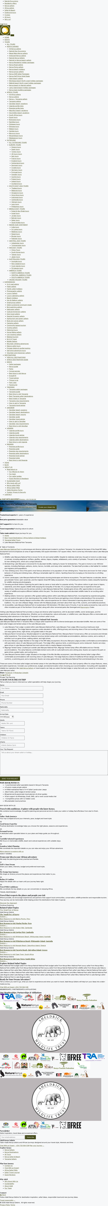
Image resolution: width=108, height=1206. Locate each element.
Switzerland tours (17, 163)
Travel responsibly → (7, 1200)
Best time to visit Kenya (17, 373)
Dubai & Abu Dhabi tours (20, 211)
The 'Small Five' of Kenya (9, 914)
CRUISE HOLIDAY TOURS (18, 280)
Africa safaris (9, 8)
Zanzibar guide (14, 417)
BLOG (7, 465)
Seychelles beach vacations (19, 113)
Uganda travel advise (16, 435)
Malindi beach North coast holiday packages (25, 83)
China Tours (15, 250)
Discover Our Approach (8, 903)
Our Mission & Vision (16, 472)
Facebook (8, 673)
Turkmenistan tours (18, 245)
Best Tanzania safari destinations (21, 396)
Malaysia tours (16, 190)
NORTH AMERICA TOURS (20, 273)
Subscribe (30, 1137)
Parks (11, 369)
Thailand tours (16, 188)
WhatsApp (18, 673)
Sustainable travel (13, 481)
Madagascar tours (15, 138)
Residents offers (11, 3)
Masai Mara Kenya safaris (18, 53)
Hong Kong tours (17, 195)
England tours (16, 161)
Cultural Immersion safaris (16, 312)
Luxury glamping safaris (15, 296)
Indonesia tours (17, 197)
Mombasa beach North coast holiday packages (26, 81)
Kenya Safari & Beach (12, 1157)
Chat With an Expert (14, 987)
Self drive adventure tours (16, 350)
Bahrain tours (16, 218)
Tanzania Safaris (11, 1159)
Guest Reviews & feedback (19, 478)
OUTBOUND (11, 140)
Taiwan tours (16, 254)
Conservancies (14, 371)
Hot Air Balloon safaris (15, 300)
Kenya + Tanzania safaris (18, 99)
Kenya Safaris (10, 1150)
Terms (12, 1205)
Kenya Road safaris (16, 65)
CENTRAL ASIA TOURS (17, 241)
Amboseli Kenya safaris (17, 56)
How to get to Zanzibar (17, 421)
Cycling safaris (12, 328)
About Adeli (9, 1186)
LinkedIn (25, 673)
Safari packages (15, 364)
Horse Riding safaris (14, 332)
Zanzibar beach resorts (17, 414)
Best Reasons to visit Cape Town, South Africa (17, 959)
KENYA (7, 40)
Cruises (7, 15)
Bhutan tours (16, 236)
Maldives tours (16, 232)
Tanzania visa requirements (19, 401)
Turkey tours (16, 152)
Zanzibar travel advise (17, 419)
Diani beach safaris (16, 78)
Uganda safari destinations (18, 440)
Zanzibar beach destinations (19, 412)
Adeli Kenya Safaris (26, 668)
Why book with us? (14, 483)
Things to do (13, 380)
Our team (12, 474)
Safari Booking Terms (14, 490)
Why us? (8, 19)
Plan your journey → (37, 1145)
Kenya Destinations (11, 1152)
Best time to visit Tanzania (18, 394)
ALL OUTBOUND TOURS (18, 142)
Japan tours (15, 257)
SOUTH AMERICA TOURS (20, 277)
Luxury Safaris (12, 293)
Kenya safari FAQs (13, 485)
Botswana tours (15, 120)
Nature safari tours (14, 346)
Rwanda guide (14, 449)
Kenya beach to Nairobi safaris (20, 85)
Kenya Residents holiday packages (21, 62)
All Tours (8, 1154)
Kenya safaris (9, 6)
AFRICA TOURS (12, 92)
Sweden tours (16, 174)
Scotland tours (16, 184)
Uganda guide (14, 433)
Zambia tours (14, 131)
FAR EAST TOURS (15, 248)
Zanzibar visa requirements (19, 424)
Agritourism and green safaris (17, 318)
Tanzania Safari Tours (12, 540)
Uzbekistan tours (17, 243)
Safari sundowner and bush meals (19, 305)
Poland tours (16, 179)
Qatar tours (15, 220)
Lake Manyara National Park (10, 549)
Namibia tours (14, 122)
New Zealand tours (18, 264)
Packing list (13, 385)
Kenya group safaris (16, 72)
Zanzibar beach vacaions (18, 410)
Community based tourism (16, 325)
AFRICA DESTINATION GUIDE (17, 360)
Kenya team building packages (20, 90)
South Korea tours (18, 252)
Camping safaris (13, 323)
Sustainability (9, 1184)
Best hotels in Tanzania (17, 398)
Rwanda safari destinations (19, 453)
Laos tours (15, 204)
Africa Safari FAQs (13, 488)
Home (7, 535)
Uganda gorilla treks (16, 106)
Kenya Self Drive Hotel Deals (19, 76)
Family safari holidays (14, 289)
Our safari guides (15, 476)
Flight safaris (11, 286)
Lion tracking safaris (14, 334)
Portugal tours (16, 172)
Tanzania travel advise (17, 405)
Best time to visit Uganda (18, 442)
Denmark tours (16, 165)
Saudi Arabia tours (18, 222)
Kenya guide (13, 366)
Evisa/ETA (12, 376)
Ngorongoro (84, 607)
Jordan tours (16, 216)
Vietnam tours (16, 202)
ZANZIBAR (10, 408)
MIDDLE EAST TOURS (17, 209)
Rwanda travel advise (17, 456)
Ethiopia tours (14, 126)
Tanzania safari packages (18, 389)
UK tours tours (16, 154)
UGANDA (10, 428)
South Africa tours (15, 115)
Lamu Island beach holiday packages (22, 88)
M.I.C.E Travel (12, 339)
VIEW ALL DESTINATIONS (16, 357)
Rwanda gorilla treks (16, 108)
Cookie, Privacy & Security (16, 492)
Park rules (12, 382)
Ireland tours (16, 181)
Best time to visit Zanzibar (18, 426)
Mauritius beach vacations (18, 110)
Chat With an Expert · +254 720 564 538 (14, 1145)
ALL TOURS (11, 44)
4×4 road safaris (13, 284)
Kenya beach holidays (17, 69)
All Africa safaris (15, 94)
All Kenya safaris (15, 49)
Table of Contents (8, 547)
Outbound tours (10, 12)
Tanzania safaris (15, 101)
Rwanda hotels (14, 458)
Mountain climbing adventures (18, 344)
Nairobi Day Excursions (17, 51)
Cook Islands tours (18, 266)
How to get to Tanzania (17, 403)
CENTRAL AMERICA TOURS (21, 275)
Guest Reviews (10, 1175)
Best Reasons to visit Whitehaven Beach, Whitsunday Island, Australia (26, 941)
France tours (16, 158)
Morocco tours (14, 133)
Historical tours (12, 330)
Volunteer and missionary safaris (19, 353)
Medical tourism (12, 337)
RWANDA (10, 444)
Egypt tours (13, 117)
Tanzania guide (14, 392)
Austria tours (16, 177)
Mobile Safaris (12, 341)
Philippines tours (17, 206)
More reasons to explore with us (12, 851)
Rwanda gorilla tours (16, 446)
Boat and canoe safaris (15, 321)
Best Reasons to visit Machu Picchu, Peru (16, 923)
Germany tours (16, 170)
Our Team (8, 1188)
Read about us (12, 469)
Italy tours (15, 156)
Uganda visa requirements (18, 437)
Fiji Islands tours (17, 268)
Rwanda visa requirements (18, 451)
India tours (15, 227)
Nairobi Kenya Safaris (17, 58)
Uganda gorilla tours (16, 430)
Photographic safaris (14, 291)
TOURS (7, 42)
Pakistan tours (16, 238)
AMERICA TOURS (15, 270)
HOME (7, 37)
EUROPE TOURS (15, 145)
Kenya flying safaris (16, 67)
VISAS (7, 462)
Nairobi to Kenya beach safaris (20, 60)
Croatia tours (16, 168)
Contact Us (9, 1166)
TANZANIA (10, 387)
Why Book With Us (11, 1181)
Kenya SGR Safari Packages (19, 74)
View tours (32, 507)
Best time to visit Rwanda (18, 460)
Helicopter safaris (13, 309)
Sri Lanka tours (16, 229)
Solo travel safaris (13, 314)
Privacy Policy (5, 1205)
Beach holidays (12, 298)
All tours (7, 17)
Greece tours (16, 147)
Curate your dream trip (46, 507)
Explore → (3, 916)
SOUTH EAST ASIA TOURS (18, 186)
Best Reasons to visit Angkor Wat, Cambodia (17, 932)
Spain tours (15, 149)
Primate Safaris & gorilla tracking (18, 348)
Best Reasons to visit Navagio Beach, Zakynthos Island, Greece (23, 950)
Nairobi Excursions (11, 1)
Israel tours (15, 213)
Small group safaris (14, 302)
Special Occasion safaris (16, 316)
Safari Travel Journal (12, 1172)
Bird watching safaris (14, 307)
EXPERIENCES (10, 282)
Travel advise (14, 378)
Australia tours (16, 261)
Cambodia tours (17, 200)
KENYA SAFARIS (13, 46)
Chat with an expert (14, 507)
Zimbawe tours (14, 124)
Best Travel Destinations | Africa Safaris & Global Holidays (25, 538)
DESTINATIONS (10, 355)
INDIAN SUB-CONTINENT (18, 225)
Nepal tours (15, 234)
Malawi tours (13, 129)
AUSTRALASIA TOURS (17, 259)
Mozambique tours (16, 136)
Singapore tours (17, 193)
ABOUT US (8, 467)
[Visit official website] (11, 1001)
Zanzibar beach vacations (18, 104)
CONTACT (8, 494)
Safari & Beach (10, 10)
